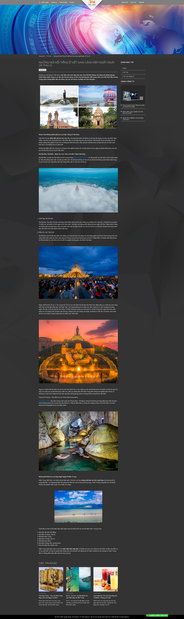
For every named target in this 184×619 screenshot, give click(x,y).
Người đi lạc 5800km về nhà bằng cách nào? (133, 118)
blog (124, 68)
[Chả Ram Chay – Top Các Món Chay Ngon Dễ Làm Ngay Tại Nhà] (51, 579)
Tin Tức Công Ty (128, 76)
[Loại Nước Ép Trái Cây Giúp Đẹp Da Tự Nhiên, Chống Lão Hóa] (105, 579)
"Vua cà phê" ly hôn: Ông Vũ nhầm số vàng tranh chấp (134, 105)
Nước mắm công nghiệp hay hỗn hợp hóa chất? (133, 112)
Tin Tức (125, 72)
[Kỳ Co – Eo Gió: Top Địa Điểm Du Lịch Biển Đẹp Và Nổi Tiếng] (78, 579)
